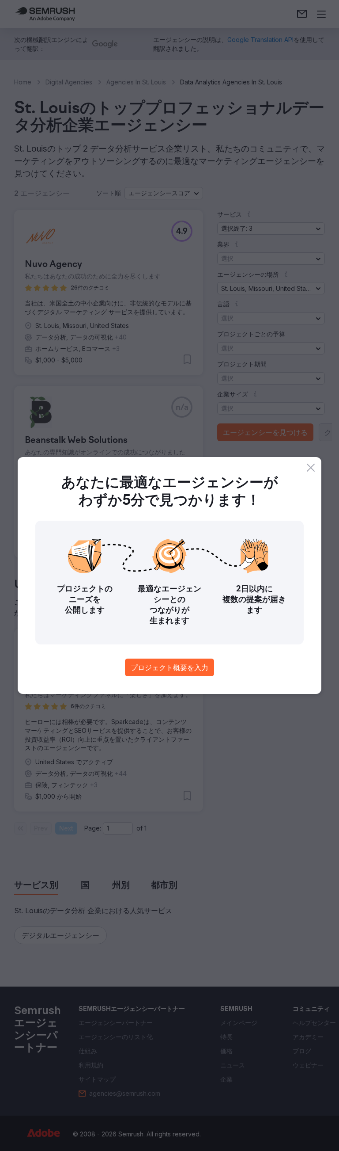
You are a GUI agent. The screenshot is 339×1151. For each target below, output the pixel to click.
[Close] (310, 467)
